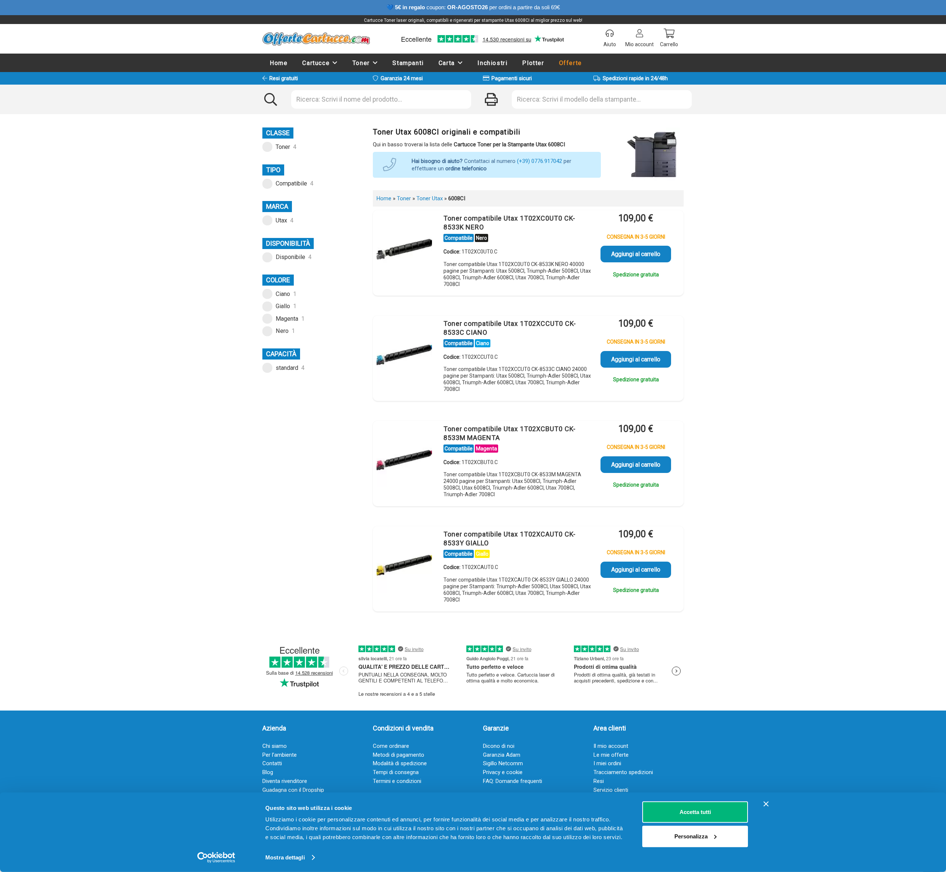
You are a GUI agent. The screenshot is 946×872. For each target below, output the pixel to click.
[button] (335, 62)
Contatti (272, 763)
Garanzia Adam (501, 755)
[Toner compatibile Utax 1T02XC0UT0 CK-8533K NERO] (404, 249)
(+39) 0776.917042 (539, 161)
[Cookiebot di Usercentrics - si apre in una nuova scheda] (216, 857)
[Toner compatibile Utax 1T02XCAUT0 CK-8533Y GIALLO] (404, 565)
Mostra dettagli (285, 857)
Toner (404, 198)
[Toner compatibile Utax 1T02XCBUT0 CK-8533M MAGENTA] (404, 459)
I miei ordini (607, 763)
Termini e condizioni (397, 781)
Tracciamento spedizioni (623, 772)
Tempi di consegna (396, 772)
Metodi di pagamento (398, 755)
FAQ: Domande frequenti (512, 781)
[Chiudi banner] (766, 804)
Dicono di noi (498, 746)
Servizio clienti (610, 790)
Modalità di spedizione (400, 763)
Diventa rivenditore (284, 781)
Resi (598, 781)
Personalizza (691, 836)
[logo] (316, 38)
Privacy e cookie (503, 772)
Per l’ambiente (279, 755)
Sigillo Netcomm (503, 763)
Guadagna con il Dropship (293, 790)
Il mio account (610, 746)
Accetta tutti (695, 812)
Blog (267, 772)
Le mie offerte (611, 755)
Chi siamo (274, 746)
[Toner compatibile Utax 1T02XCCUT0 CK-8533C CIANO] (404, 354)
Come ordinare (391, 746)
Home (384, 198)
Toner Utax (429, 198)
